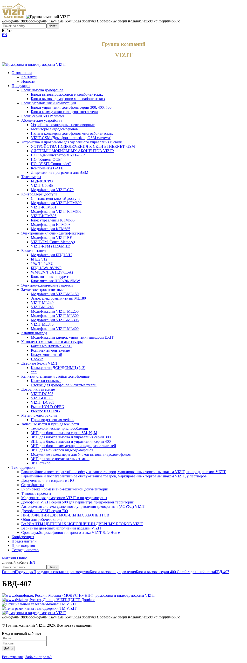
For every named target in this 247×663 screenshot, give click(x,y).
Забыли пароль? (38, 657)
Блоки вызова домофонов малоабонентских (67, 94)
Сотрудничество (25, 550)
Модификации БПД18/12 (51, 255)
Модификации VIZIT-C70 (52, 190)
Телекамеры (31, 177)
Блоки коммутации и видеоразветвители (64, 112)
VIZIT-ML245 (42, 307)
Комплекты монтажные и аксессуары (52, 342)
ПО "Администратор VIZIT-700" (58, 155)
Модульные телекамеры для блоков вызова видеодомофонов (81, 454)
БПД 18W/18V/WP (46, 268)
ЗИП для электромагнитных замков (60, 459)
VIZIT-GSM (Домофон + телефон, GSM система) (71, 138)
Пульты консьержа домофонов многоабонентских (72, 133)
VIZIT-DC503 (42, 394)
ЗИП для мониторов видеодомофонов (62, 450)
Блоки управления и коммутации (48, 103)
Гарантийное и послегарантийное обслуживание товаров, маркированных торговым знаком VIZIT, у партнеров (114, 476)
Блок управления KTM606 (53, 220)
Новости (28, 81)
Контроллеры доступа (39, 194)
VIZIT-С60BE (42, 185)
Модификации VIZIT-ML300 (55, 316)
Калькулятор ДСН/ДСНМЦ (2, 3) (58, 368)
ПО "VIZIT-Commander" (51, 164)
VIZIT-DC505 (42, 398)
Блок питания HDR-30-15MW (55, 281)
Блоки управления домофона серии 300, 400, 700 (71, 107)
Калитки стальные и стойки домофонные (55, 376)
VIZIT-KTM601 (43, 207)
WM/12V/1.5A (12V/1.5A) (52, 272)
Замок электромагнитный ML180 (58, 298)
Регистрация (12, 657)
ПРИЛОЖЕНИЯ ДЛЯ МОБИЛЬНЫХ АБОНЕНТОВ (65, 515)
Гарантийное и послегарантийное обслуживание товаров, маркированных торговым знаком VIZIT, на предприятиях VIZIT (123, 472)
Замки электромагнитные (42, 290)
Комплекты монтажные (50, 350)
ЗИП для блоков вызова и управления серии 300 (71, 437)
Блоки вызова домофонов (42, 90)
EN (4, 35)
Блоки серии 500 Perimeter (42, 116)
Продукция (21, 86)
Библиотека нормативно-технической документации (64, 489)
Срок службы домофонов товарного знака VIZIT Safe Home (70, 532)
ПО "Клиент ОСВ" (46, 159)
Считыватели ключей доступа (55, 198)
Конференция (23, 537)
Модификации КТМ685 (50, 229)
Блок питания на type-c (50, 277)
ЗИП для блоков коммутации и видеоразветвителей (73, 446)
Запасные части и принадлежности (50, 424)
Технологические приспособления (59, 428)
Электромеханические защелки (47, 285)
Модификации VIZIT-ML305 (55, 320)
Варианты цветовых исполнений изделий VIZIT (61, 528)
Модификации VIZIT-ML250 (55, 311)
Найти (52, 26)
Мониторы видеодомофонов (54, 129)
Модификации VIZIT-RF (51, 237)
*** (34, 372)
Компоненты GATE (47, 168)
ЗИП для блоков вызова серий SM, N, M (64, 433)
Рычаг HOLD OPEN (47, 407)
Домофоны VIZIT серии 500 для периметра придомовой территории (77, 502)
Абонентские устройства (41, 120)
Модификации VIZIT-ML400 (55, 329)
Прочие (37, 359)
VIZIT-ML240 (42, 303)
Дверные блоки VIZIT (39, 363)
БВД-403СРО (42, 181)
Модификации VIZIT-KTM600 (56, 203)
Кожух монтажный (46, 355)
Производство (23, 545)
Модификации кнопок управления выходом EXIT (72, 337)
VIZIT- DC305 (42, 402)
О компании (22, 73)
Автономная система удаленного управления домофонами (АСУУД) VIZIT (83, 506)
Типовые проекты (36, 493)
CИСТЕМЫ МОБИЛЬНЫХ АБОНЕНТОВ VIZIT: (72, 151)
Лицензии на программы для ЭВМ (59, 172)
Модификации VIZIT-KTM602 (56, 211)
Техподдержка (23, 467)
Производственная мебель (52, 420)
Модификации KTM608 (50, 224)
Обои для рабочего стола (41, 519)
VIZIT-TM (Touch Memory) (53, 242)
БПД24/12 (39, 259)
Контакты (29, 77)
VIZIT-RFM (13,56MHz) (50, 246)
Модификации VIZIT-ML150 (55, 294)
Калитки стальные (46, 381)
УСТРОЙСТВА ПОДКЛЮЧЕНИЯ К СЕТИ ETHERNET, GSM (83, 146)
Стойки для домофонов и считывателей (63, 385)
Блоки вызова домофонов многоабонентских (68, 99)
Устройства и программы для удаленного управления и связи (71, 142)
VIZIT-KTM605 (43, 216)
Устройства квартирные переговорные (63, 125)
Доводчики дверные (38, 389)
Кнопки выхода (34, 333)
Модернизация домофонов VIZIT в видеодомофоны (64, 498)
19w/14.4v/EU (42, 263)
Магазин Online (14, 558)
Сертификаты (32, 485)
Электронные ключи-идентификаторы (53, 233)
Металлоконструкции (39, 415)
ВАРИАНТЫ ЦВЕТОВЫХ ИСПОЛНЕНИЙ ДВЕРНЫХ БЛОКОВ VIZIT (82, 524)
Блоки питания (33, 250)
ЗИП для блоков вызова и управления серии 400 (71, 441)
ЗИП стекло (40, 463)
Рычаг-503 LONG (45, 411)
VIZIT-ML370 (42, 324)
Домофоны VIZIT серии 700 (44, 511)
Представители (24, 541)
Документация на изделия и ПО (47, 480)
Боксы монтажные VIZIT (51, 346)
